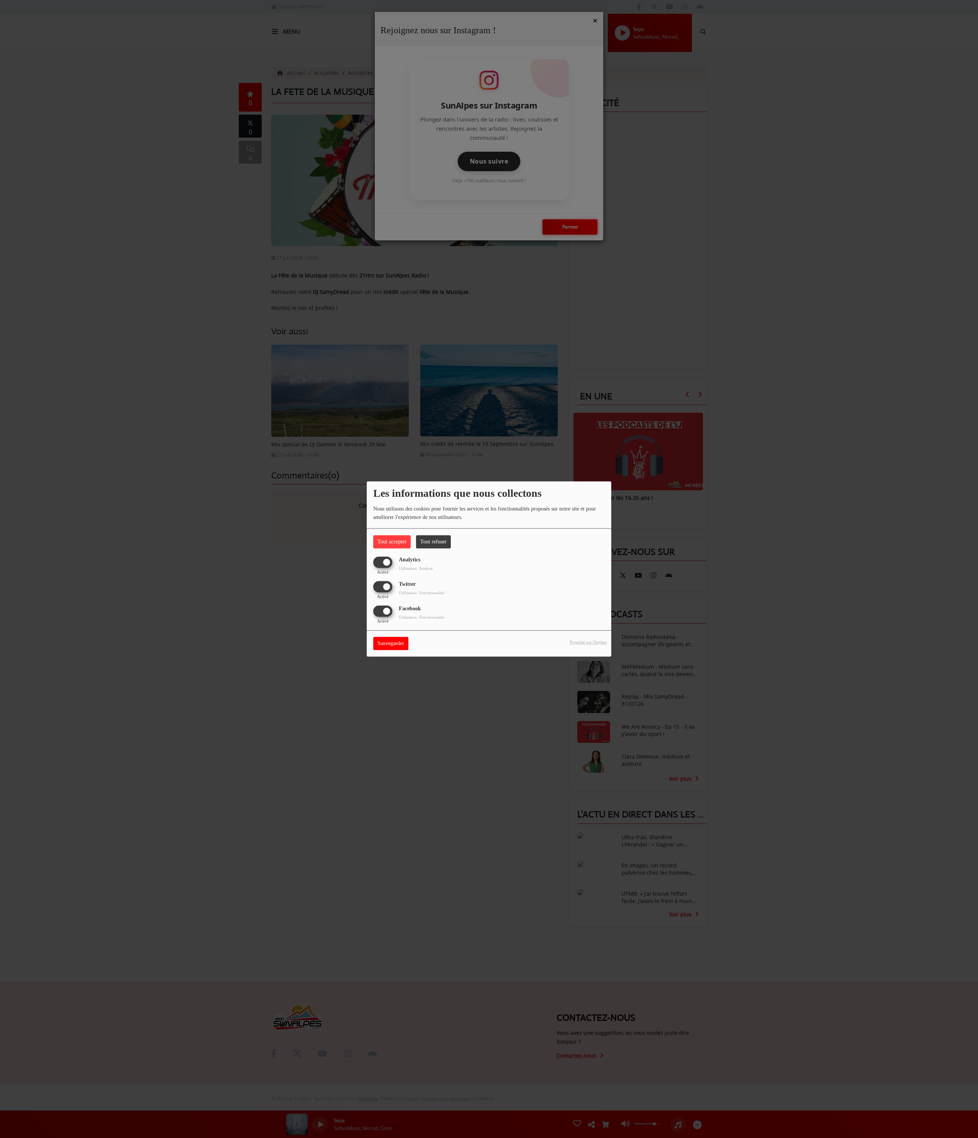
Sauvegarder (390, 644)
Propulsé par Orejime (588, 642)
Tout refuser (433, 542)
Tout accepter (391, 542)
